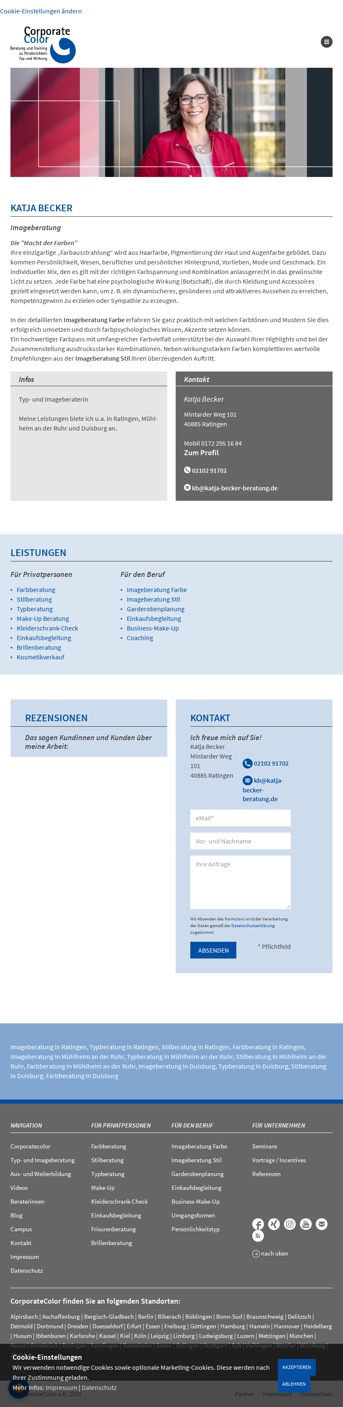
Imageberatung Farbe (157, 589)
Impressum (61, 1387)
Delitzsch (299, 1316)
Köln (140, 1336)
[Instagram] (290, 1224)
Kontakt (20, 1243)
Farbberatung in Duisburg (82, 1075)
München (301, 1336)
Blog (16, 1215)
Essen (153, 1326)
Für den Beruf (192, 1125)
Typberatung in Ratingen (124, 1047)
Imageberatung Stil (153, 599)
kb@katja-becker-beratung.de (235, 488)
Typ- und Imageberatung (42, 1160)
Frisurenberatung (113, 1229)
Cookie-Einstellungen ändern (41, 11)
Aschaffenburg (61, 1316)
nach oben (274, 1253)
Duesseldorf (107, 1326)
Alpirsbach (24, 1316)
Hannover (286, 1326)
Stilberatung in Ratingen (195, 1047)
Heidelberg (318, 1326)
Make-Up (103, 1188)
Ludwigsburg (216, 1336)
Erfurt (134, 1326)
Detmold (21, 1326)
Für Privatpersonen (121, 1125)
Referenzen (266, 1174)
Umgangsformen (193, 1215)
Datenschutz (99, 1387)
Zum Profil (201, 452)
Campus (21, 1229)
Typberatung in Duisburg (253, 1066)
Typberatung (35, 609)
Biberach (169, 1316)
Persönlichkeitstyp (196, 1229)
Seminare (264, 1146)
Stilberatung (34, 599)
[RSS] (258, 1236)
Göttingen (203, 1326)
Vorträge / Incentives (279, 1160)
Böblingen (198, 1316)
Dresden (77, 1326)
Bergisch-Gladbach (109, 1316)
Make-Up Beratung (43, 618)
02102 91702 (271, 763)
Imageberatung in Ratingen (48, 1047)
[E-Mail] (322, 1224)
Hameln (259, 1326)
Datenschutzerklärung (253, 925)
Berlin (146, 1316)
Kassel (107, 1336)
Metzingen (272, 1336)
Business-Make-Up (153, 628)
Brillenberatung (39, 647)
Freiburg (175, 1326)
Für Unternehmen (278, 1125)
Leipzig (160, 1336)
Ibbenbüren (51, 1336)
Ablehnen (294, 1384)
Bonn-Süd (229, 1316)
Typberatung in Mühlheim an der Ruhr (180, 1056)
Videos (19, 1188)
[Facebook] (258, 1224)
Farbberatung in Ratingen (268, 1047)
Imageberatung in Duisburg (176, 1066)
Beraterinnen (27, 1201)
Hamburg (232, 1326)
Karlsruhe (82, 1336)
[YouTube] (306, 1224)
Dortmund (50, 1326)
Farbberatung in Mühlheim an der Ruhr (81, 1066)
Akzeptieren (296, 1367)
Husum (22, 1336)
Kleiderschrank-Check (47, 628)
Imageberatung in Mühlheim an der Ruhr (67, 1056)
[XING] (274, 1224)
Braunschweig (265, 1316)
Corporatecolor (30, 1146)
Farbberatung (36, 589)
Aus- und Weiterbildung (40, 1174)
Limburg (184, 1336)
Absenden (213, 950)
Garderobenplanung (155, 609)
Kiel (125, 1336)
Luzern (245, 1336)
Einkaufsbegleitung (44, 637)
